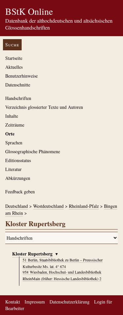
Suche (12, 44)
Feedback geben (20, 191)
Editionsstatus (18, 160)
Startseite (13, 58)
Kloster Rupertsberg (32, 253)
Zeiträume (14, 125)
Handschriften (18, 98)
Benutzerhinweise (21, 76)
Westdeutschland (48, 206)
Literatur (13, 169)
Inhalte (11, 116)
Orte (9, 133)
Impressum (35, 302)
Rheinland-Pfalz (84, 206)
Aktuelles (14, 67)
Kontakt (12, 302)
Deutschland (16, 206)
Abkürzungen (17, 178)
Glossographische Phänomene (32, 151)
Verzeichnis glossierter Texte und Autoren (44, 107)
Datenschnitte (17, 85)
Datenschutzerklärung (70, 302)
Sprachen (13, 142)
